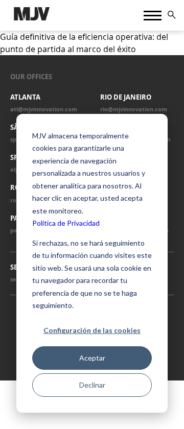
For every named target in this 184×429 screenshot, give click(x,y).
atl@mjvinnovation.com (43, 109)
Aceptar (92, 357)
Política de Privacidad (66, 223)
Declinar (92, 384)
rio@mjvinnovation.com (133, 109)
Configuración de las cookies (92, 330)
